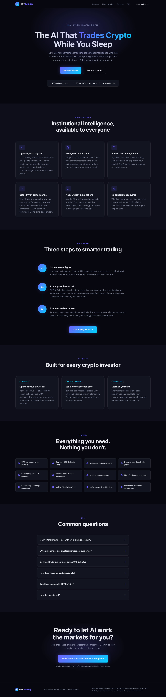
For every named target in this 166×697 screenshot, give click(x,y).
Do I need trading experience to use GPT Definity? (63, 562)
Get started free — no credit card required (83, 658)
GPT (25, 689)
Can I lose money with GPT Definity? (57, 584)
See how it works (94, 70)
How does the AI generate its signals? (57, 573)
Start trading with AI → (83, 329)
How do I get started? (50, 595)
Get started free (70, 70)
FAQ (128, 4)
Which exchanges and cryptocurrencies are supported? (66, 551)
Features (120, 4)
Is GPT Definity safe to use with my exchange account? (65, 540)
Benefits (95, 4)
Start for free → (142, 4)
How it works (107, 4)
